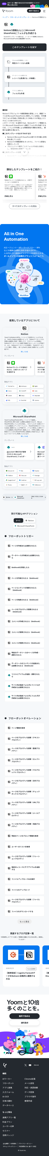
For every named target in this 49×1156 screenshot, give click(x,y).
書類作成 (28, 1101)
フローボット (8, 1083)
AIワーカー (7, 1079)
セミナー (6, 1130)
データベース (8, 1105)
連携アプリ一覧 (9, 1117)
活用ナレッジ (8, 1135)
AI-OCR (5, 1096)
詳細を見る (9, 196)
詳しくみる (24, 352)
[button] (44, 11)
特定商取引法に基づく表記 (27, 1146)
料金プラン (7, 1122)
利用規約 (13, 1143)
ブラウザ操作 (30, 1096)
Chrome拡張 (29, 1079)
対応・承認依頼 (31, 1087)
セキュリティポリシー (10, 1146)
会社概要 (6, 1143)
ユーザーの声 (8, 1126)
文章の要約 (7, 1101)
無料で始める (24, 1016)
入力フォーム (8, 1092)
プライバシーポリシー (25, 1143)
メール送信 (29, 1083)
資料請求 (24, 1022)
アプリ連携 (7, 1087)
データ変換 (29, 1092)
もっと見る (24, 921)
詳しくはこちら (12, 5)
